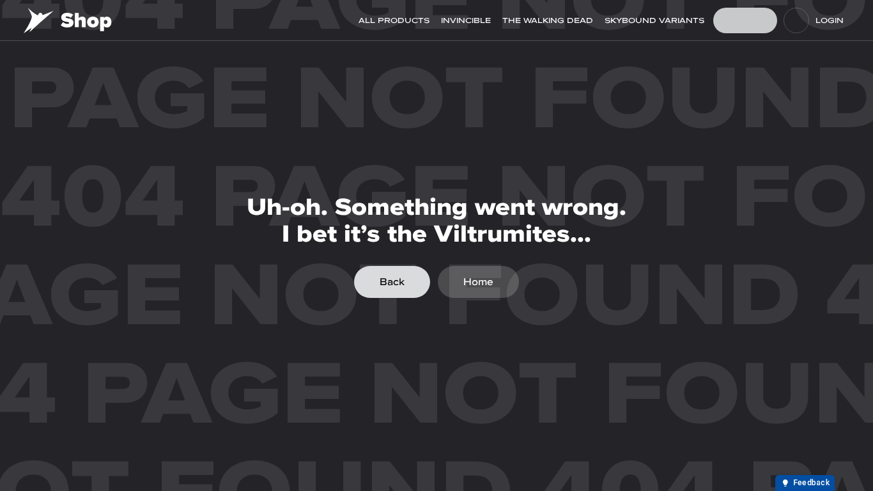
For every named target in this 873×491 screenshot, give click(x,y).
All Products (394, 20)
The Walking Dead (547, 20)
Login (829, 20)
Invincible (466, 20)
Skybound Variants (654, 20)
